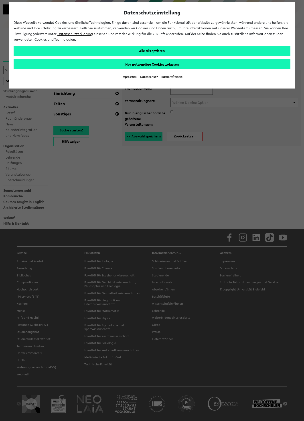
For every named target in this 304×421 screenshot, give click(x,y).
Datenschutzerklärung (75, 33)
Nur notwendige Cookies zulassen (152, 64)
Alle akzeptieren (152, 50)
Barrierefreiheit (171, 77)
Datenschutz (149, 77)
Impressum (129, 77)
